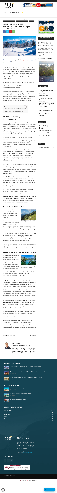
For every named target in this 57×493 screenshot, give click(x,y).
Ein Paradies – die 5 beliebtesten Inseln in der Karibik (20, 393)
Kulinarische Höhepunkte (10, 110)
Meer (40, 132)
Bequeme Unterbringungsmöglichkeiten (14, 111)
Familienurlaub (44, 130)
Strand (44, 135)
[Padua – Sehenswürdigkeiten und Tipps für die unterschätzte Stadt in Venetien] (6, 379)
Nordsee (43, 132)
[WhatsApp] (13, 31)
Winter (47, 137)
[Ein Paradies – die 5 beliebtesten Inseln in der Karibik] (6, 395)
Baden (42, 128)
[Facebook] (49, 1)
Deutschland (8, 19)
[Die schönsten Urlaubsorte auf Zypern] (6, 389)
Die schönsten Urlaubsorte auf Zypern (17, 388)
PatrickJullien (7, 28)
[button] (51, 15)
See (39, 135)
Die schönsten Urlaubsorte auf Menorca (18, 399)
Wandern (42, 137)
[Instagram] (51, 1)
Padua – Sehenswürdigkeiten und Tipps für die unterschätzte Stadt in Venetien (46, 105)
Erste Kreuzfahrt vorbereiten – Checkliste (46, 114)
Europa (17, 21)
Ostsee (49, 132)
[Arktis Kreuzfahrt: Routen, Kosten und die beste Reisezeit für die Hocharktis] (6, 367)
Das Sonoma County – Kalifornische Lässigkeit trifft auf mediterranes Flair (10, 335)
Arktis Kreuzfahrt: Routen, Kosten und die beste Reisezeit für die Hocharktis (46, 90)
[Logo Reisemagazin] (12, 5)
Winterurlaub (31, 21)
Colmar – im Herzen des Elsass (46, 110)
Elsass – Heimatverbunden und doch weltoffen (29, 334)
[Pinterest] (10, 31)
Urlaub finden (49, 490)
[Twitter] (53, 1)
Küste (51, 130)
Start (4, 19)
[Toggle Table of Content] (24, 106)
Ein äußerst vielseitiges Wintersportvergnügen (15, 108)
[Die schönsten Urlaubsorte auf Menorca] (6, 400)
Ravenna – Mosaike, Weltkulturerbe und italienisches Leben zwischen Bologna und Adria (46, 97)
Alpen (40, 126)
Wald (49, 135)
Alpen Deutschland (15, 19)
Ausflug (45, 125)
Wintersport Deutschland (24, 21)
